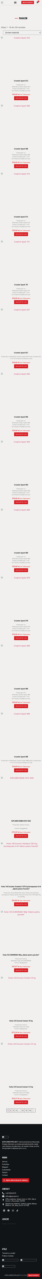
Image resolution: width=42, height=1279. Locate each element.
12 (23, 1110)
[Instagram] (13, 1211)
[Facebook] (8, 1211)
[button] (15, 2)
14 (30, 1110)
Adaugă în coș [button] (21, 98)
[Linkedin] (4, 1211)
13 (26, 1110)
